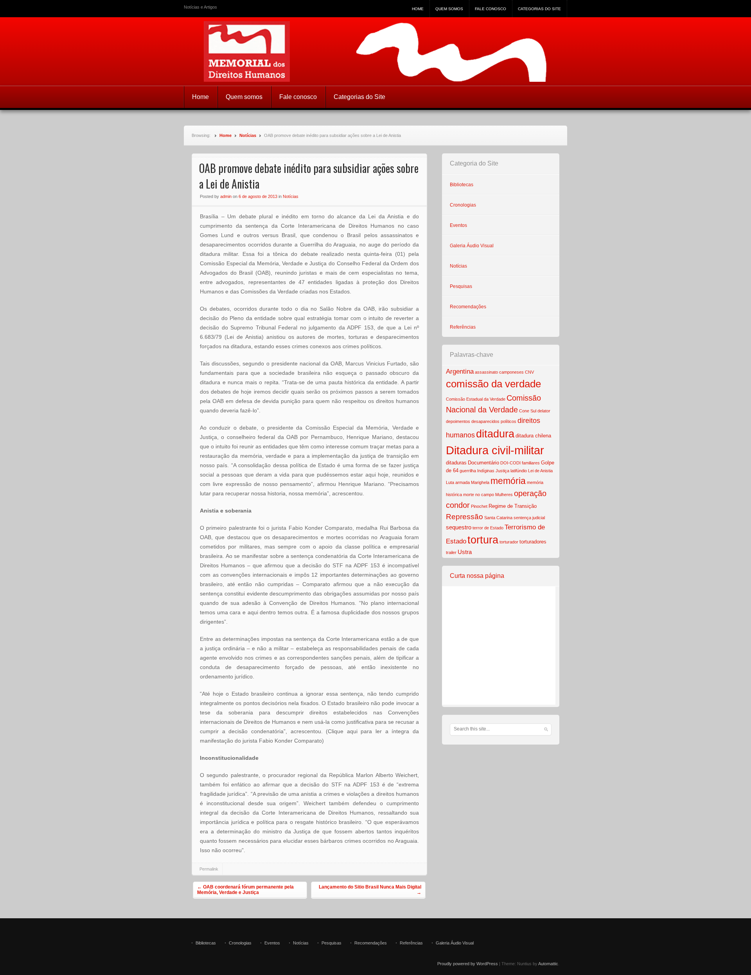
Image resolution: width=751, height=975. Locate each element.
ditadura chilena (533, 436)
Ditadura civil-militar (495, 450)
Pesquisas (461, 286)
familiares (531, 463)
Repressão (464, 517)
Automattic (548, 963)
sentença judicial (529, 517)
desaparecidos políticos (493, 421)
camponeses (511, 372)
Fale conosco (490, 9)
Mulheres (504, 494)
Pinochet (479, 506)
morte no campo (478, 494)
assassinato (486, 372)
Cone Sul (527, 410)
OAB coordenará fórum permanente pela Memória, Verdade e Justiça (245, 889)
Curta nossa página (477, 575)
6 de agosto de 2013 (258, 196)
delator (543, 410)
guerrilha (468, 470)
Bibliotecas (461, 184)
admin (226, 196)
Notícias (247, 135)
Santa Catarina (498, 517)
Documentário (483, 463)
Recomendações (468, 306)
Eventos (458, 225)
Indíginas (485, 470)
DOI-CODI (510, 463)
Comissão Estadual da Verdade (475, 399)
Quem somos (449, 9)
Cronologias (463, 205)
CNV (529, 372)
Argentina (460, 371)
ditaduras (456, 463)
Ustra (465, 552)
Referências (463, 327)
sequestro (458, 527)
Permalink (208, 869)
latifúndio (518, 470)
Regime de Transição (513, 506)
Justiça (502, 470)
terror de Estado (488, 527)
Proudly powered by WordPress (467, 963)
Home (418, 9)
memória (508, 481)
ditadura (495, 434)
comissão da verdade (493, 384)
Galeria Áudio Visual (472, 245)
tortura (482, 540)
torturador (508, 542)
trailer (451, 552)
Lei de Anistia (540, 470)
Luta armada (458, 482)
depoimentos (458, 421)
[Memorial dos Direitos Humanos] (375, 51)
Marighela (480, 482)
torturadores (532, 542)
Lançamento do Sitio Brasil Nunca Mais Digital (370, 889)
